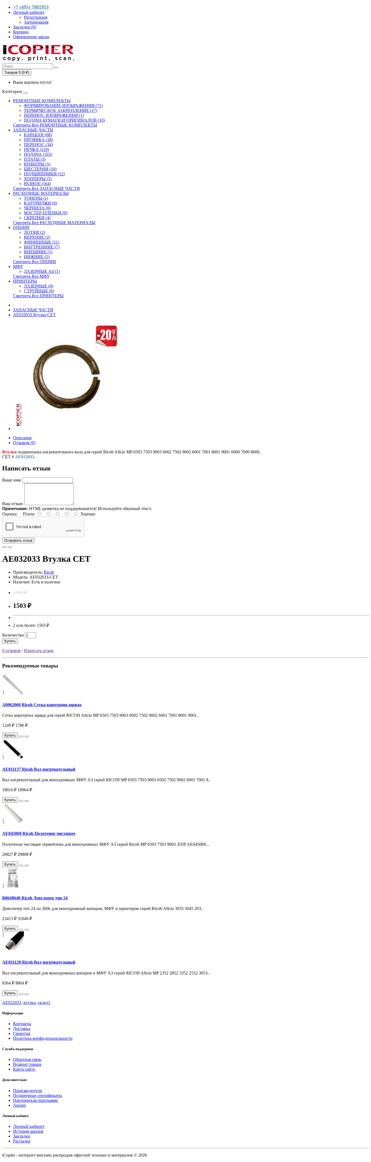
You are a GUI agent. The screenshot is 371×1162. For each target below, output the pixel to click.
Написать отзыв (39, 650)
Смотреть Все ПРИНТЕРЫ (38, 295)
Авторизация (36, 22)
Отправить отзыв (18, 540)
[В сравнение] (10, 547)
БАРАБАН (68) (38, 135)
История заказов (28, 1131)
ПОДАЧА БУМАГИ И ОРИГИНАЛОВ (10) (64, 120)
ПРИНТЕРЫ (25, 281)
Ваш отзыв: (12, 503)
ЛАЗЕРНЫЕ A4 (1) (42, 271)
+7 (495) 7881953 (31, 7)
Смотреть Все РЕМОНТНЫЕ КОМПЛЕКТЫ (55, 125)
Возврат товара (27, 1064)
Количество (13, 635)
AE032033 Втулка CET (34, 314)
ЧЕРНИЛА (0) (37, 208)
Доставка (21, 1028)
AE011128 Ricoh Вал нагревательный (38, 962)
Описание (22, 437)
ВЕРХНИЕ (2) (37, 237)
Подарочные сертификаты (37, 1095)
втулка (29, 1002)
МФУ (18, 266)
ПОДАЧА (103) (38, 154)
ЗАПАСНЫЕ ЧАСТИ (33, 130)
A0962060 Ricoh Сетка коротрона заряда (41, 704)
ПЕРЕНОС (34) (38, 144)
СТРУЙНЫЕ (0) (39, 291)
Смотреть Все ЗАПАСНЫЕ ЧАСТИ (46, 188)
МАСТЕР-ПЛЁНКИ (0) (45, 213)
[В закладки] (4, 547)
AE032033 (11, 1002)
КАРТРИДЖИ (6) (40, 203)
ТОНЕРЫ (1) (36, 198)
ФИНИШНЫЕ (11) (41, 242)
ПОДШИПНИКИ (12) (44, 174)
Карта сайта (24, 1069)
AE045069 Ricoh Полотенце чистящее (39, 833)
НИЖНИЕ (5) (36, 256)
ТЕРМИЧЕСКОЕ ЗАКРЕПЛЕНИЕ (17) (60, 110)
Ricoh (49, 572)
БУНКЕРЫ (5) (37, 164)
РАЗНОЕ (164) (37, 183)
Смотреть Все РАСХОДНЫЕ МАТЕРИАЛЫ (54, 222)
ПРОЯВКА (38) (38, 139)
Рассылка (21, 1141)
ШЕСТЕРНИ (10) (40, 169)
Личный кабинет (29, 1126)
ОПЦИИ (21, 227)
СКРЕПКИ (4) (37, 217)
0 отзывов (11, 650)
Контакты (22, 1023)
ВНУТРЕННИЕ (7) (41, 247)
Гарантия (21, 1033)
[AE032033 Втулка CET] (67, 428)
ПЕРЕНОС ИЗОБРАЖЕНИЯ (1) (54, 115)
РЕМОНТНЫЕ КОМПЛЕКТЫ (42, 100)
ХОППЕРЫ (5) (38, 178)
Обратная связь (27, 1059)
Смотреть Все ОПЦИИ (34, 261)
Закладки (21, 1136)
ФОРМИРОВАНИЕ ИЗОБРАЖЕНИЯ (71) (63, 105)
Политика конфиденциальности (43, 1038)
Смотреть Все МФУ (31, 276)
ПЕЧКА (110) (36, 149)
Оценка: (9, 514)
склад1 (44, 1002)
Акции (19, 1105)
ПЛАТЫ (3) (35, 159)
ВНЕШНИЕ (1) (38, 252)
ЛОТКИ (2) (34, 232)
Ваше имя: (11, 480)
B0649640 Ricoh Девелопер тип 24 (35, 898)
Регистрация (35, 17)
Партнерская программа (35, 1100)
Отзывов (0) (24, 442)
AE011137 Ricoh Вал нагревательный (38, 769)
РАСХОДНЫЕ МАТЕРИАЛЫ (41, 193)
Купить (10, 641)
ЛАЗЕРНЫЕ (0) (38, 286)
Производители (27, 1090)
